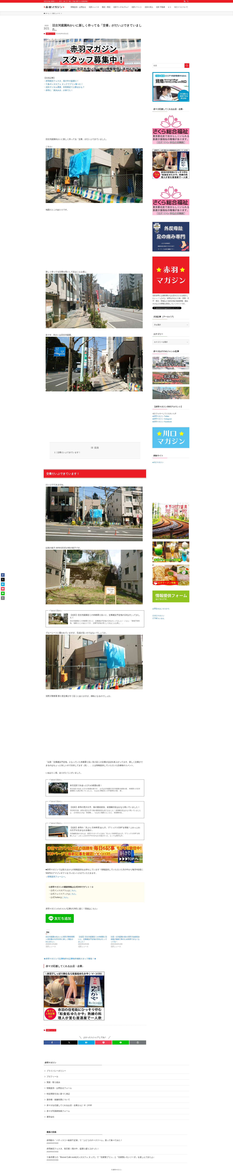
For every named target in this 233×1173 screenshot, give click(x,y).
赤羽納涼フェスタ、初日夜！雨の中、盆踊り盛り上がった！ (73, 1150)
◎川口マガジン (158, 616)
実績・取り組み (53, 1082)
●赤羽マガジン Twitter (160, 416)
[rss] (184, 1)
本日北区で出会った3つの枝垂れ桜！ (86, 785)
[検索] (187, 1)
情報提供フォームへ (56, 877)
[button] (52, 1042)
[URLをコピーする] (137, 1042)
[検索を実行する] (186, 65)
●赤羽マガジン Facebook (162, 422)
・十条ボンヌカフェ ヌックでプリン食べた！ (63, 84)
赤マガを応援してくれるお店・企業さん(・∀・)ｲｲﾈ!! (69, 1105)
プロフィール (52, 1077)
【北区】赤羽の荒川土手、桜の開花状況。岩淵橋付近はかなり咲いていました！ (105, 807)
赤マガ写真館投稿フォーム (58, 1111)
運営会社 (50, 1117)
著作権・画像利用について (58, 1100)
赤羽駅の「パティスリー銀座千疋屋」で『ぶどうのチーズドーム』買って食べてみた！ (84, 1141)
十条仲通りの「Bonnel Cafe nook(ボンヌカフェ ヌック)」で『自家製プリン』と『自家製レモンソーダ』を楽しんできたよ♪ (100, 1158)
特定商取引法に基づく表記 (58, 1094)
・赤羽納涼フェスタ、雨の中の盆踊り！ (61, 81)
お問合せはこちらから (160, 609)
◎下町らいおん (158, 618)
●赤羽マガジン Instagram (162, 419)
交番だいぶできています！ (69, 452)
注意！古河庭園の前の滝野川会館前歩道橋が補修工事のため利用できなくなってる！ (125, 939)
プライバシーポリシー (56, 1071)
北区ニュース (50, 33)
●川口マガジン (158, 462)
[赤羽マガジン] (54, 7)
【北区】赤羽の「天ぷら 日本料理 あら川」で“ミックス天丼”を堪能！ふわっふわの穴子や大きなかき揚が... (105, 829)
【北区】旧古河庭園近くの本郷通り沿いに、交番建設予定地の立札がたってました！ (105, 616)
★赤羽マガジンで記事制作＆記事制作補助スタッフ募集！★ (70, 959)
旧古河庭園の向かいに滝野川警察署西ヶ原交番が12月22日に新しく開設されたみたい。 (60, 939)
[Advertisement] (95, 113)
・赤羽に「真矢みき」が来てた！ (58, 90)
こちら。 (74, 890)
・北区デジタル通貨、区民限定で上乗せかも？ (64, 87)
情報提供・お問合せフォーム (59, 1088)
